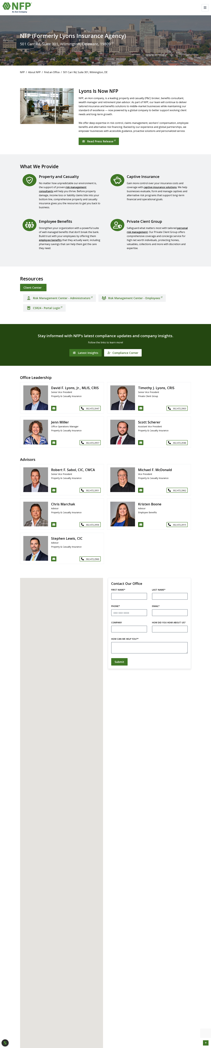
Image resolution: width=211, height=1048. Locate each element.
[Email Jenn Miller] (54, 442)
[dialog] (5, 1042)
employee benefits (50, 240)
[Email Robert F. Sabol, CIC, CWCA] (54, 490)
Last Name (158, 589)
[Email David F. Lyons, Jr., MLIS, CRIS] (54, 408)
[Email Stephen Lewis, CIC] (54, 558)
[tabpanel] (105, 302)
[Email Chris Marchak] (54, 524)
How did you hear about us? (169, 622)
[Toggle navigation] (205, 7)
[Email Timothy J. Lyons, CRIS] (140, 408)
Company (116, 622)
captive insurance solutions (160, 187)
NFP (22, 72)
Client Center (32, 287)
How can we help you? (125, 638)
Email (156, 606)
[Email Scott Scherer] (140, 442)
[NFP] (17, 7)
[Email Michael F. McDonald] (140, 490)
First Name (118, 589)
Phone (115, 606)
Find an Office (52, 72)
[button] (206, 1043)
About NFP (34, 72)
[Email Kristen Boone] (140, 524)
